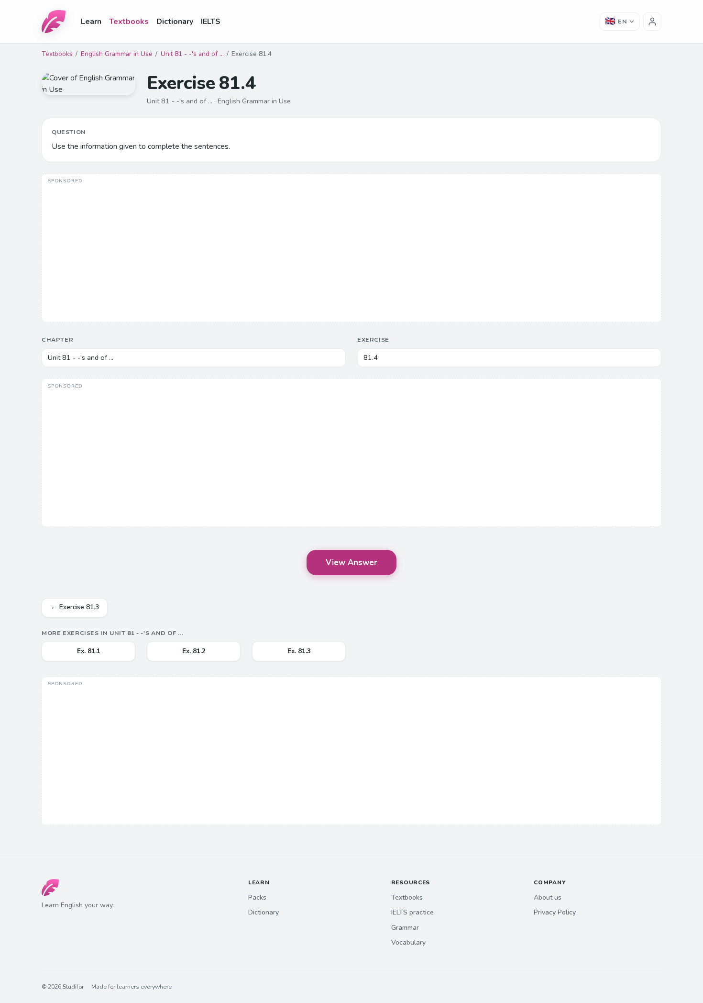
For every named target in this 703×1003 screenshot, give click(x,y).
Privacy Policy (555, 912)
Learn (91, 21)
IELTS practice (412, 912)
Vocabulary (408, 942)
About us (547, 897)
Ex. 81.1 (88, 651)
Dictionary (174, 21)
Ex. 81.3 (299, 651)
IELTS (210, 21)
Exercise (373, 339)
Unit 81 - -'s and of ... (192, 53)
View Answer (351, 562)
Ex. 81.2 (194, 651)
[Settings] (652, 21)
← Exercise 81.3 (75, 607)
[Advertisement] (351, 249)
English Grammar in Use (117, 53)
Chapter (57, 339)
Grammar (405, 927)
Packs (257, 897)
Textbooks (129, 21)
